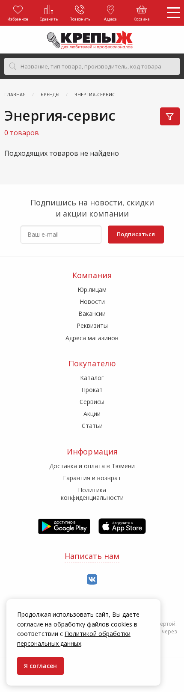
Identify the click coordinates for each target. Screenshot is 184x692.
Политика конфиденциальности (92, 494)
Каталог (92, 378)
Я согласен (40, 666)
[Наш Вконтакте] (92, 580)
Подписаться (136, 234)
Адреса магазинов (92, 338)
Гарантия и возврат (92, 478)
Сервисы (92, 402)
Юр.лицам (92, 289)
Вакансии (92, 313)
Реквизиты (92, 325)
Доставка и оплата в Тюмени (92, 466)
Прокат (92, 390)
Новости (92, 301)
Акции (92, 414)
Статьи (92, 426)
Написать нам (92, 556)
